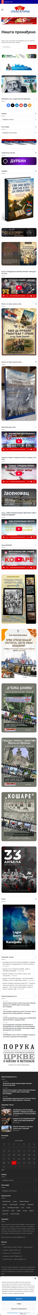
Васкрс (15, 1201)
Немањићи (30, 1204)
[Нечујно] (31, 296)
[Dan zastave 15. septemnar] (19, 142)
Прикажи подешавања (19, 1309)
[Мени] (2, 10)
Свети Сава (5, 1210)
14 (24, 1155)
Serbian (24, 1314)
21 (24, 1159)
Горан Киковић (13, 1204)
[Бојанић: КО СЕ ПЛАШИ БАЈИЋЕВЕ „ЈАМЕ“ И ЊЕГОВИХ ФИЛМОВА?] (6, 1121)
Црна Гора (5, 1213)
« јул (2, 1169)
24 (4, 1163)
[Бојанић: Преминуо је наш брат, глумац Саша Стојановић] (6, 1129)
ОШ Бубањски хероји (13, 1207)
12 (14, 1155)
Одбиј (19, 1304)
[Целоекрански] (34, 296)
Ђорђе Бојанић (6, 1201)
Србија (18, 1210)
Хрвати (31, 1210)
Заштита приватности (24, 1312)
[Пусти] (4, 296)
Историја (22, 1204)
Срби (12, 1210)
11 (9, 1155)
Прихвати (19, 1299)
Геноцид (4, 1204)
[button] (35, 1278)
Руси (22, 1207)
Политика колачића (12, 1312)
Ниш (3, 1207)
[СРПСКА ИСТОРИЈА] (21, 9)
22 (29, 1159)
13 (19, 1155)
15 (29, 1155)
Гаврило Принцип (24, 1201)
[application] (19, 288)
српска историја (15, 1213)
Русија (28, 1207)
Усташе (25, 1210)
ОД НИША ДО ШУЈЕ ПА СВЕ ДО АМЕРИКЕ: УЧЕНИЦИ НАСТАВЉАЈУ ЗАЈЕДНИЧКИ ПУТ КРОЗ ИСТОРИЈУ (24, 1111)
